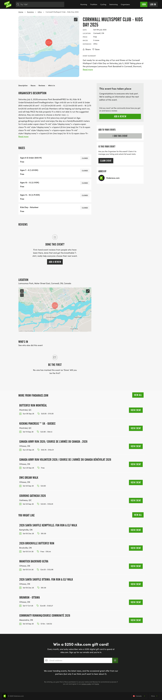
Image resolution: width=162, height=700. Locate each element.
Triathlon (93, 4)
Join (144, 4)
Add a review (55, 261)
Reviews (42, 85)
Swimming (113, 4)
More (153, 696)
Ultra (40, 12)
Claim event (106, 160)
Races (33, 85)
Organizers (125, 4)
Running (83, 4)
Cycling (103, 4)
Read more (88, 69)
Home (20, 12)
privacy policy (86, 684)
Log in (153, 4)
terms (97, 684)
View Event (136, 410)
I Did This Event (120, 135)
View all (138, 395)
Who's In (51, 85)
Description (23, 85)
